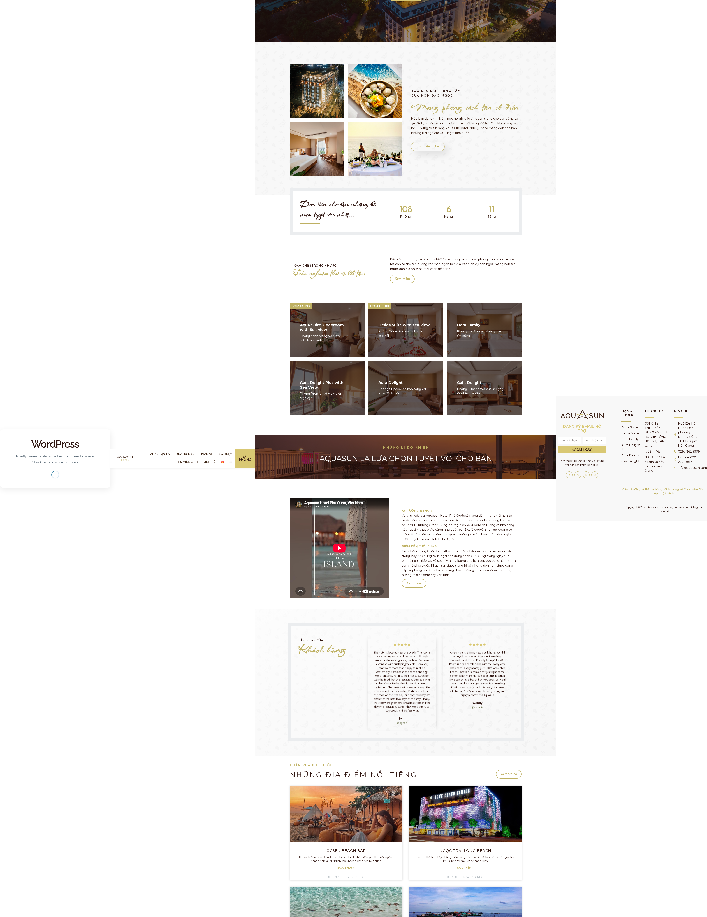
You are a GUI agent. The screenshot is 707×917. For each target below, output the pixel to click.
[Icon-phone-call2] (594, 474)
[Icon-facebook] (569, 474)
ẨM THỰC (225, 454)
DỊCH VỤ (207, 454)
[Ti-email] (586, 474)
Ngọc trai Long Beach (465, 850)
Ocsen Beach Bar (346, 850)
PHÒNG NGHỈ (186, 454)
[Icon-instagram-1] (577, 474)
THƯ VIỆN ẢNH (187, 462)
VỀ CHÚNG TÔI (160, 454)
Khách (413, 29)
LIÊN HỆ (209, 462)
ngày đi (359, 29)
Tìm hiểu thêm (428, 146)
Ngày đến (307, 29)
